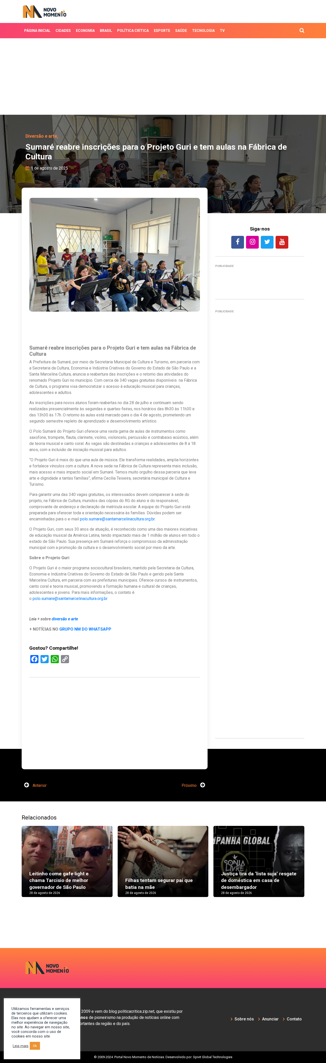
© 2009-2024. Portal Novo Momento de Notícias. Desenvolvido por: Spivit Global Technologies (163, 1057)
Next (312, 867)
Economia (85, 31)
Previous (14, 867)
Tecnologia (203, 31)
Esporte (162, 31)
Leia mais (21, 1046)
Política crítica (133, 31)
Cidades (63, 31)
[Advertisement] (163, 76)
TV (222, 31)
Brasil (106, 31)
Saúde (181, 31)
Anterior (39, 785)
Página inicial (37, 31)
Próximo (190, 785)
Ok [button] (35, 1046)
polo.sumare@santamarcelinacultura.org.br (117, 519)
